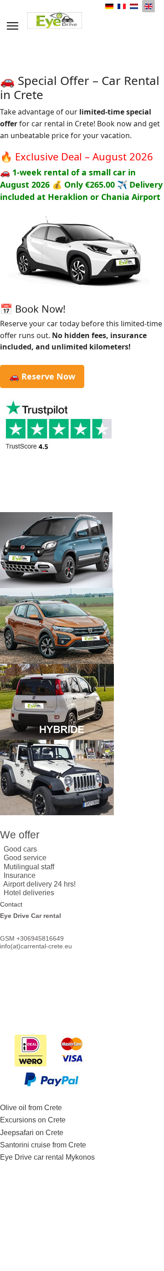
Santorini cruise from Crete (43, 1145)
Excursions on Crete (33, 1120)
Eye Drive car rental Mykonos (47, 1157)
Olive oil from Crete (31, 1108)
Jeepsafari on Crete (31, 1132)
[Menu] (12, 26)
